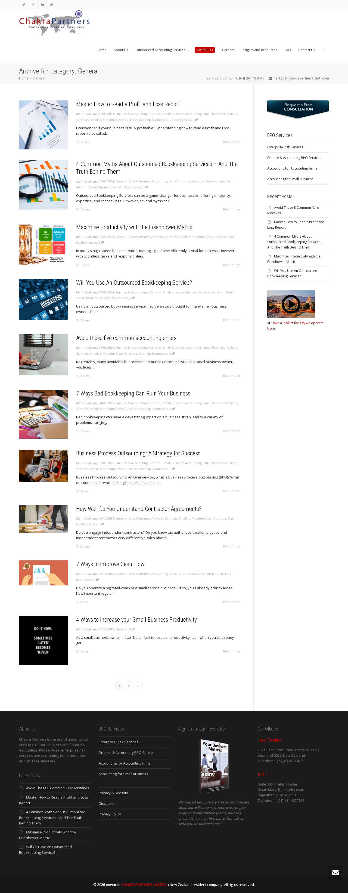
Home (101, 50)
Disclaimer (107, 803)
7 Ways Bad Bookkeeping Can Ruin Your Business (133, 393)
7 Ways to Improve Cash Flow (110, 564)
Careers (228, 50)
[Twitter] (23, 4)
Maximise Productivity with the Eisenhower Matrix (134, 227)
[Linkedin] (42, 4)
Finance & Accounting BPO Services (294, 157)
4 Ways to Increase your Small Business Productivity (136, 619)
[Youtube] (51, 4)
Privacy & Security (113, 792)
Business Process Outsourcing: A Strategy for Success (138, 453)
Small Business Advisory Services (194, 181)
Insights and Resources (259, 50)
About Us (121, 50)
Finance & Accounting (132, 114)
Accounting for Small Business (290, 179)
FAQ (287, 50)
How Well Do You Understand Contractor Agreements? (138, 508)
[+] (43, 124)
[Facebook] (33, 4)
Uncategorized (180, 120)
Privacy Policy (110, 814)
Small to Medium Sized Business (113, 120)
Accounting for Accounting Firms (292, 168)
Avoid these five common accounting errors (126, 338)
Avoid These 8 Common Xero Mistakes (57, 787)
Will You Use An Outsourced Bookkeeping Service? (134, 282)
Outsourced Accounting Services (160, 50)
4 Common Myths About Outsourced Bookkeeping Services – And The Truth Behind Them (295, 242)
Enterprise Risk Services (285, 147)
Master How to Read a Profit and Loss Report (128, 104)
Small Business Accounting (182, 114)
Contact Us (306, 50)
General (155, 114)
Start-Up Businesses (153, 120)
